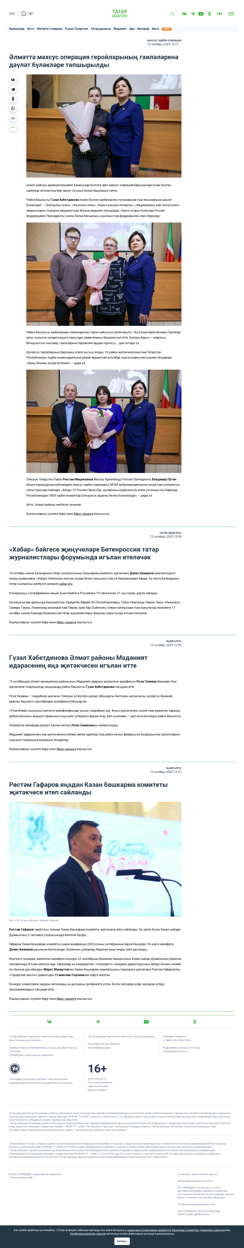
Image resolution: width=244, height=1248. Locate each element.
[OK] (209, 14)
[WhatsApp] (13, 108)
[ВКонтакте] (13, 80)
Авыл (155, 28)
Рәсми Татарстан (76, 28)
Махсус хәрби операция (164, 40)
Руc (12, 14)
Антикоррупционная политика (195, 1180)
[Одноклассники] (13, 99)
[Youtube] (201, 14)
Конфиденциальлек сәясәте (88, 1233)
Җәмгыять (173, 641)
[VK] (184, 13)
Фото (30, 28)
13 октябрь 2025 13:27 (163, 44)
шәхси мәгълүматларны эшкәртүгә (149, 1230)
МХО (167, 28)
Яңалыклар (16, 28)
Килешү (122, 1241)
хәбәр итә (65, 584)
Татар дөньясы (101, 28)
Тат (30, 14)
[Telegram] (193, 13)
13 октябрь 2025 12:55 (165, 645)
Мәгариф (143, 28)
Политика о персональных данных (197, 1174)
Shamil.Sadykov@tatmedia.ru (193, 1214)
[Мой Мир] (13, 118)
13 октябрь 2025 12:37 (165, 772)
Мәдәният (120, 28)
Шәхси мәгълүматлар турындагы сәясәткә (198, 1230)
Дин (132, 28)
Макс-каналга (83, 514)
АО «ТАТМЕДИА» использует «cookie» (199, 1187)
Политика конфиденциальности (196, 1204)
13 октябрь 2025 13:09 (165, 536)
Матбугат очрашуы (50, 28)
